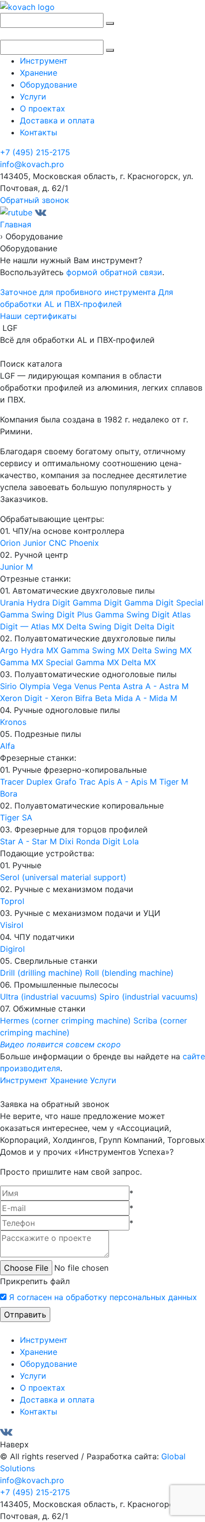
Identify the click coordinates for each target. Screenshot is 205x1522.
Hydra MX (41, 650)
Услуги (33, 96)
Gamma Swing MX (96, 650)
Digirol (12, 949)
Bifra (85, 698)
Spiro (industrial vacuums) (149, 997)
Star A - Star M (29, 841)
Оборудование (48, 85)
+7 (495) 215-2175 (35, 152)
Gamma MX (98, 662)
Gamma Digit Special (164, 603)
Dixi (67, 841)
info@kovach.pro (32, 164)
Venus (86, 686)
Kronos (13, 722)
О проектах (42, 108)
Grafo (67, 782)
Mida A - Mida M (145, 698)
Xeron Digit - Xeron (37, 698)
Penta (111, 686)
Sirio (9, 686)
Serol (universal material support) (63, 877)
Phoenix (84, 543)
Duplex (40, 782)
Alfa (7, 746)
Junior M (16, 567)
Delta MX (138, 662)
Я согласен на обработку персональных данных (103, 1297)
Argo (10, 650)
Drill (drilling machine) (42, 973)
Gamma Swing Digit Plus (47, 614)
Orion (11, 543)
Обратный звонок (34, 200)
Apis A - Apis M (128, 782)
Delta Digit (154, 626)
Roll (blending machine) (129, 973)
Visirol (11, 925)
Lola (131, 841)
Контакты (38, 132)
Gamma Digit (98, 603)
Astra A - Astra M (156, 686)
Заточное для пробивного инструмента (78, 292)
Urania (13, 603)
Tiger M (173, 782)
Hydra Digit (50, 603)
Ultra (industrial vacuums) (50, 997)
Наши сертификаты (38, 316)
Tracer (13, 782)
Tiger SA (16, 817)
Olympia (36, 686)
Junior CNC (46, 543)
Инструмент (44, 61)
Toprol (12, 901)
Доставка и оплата (57, 120)
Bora (8, 794)
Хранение (38, 73)
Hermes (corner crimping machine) (66, 1020)
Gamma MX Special (38, 662)
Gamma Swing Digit (133, 614)
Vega (63, 686)
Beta (104, 698)
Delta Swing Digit (100, 626)
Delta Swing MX (162, 650)
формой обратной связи (114, 272)
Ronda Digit (99, 841)
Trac (88, 782)
